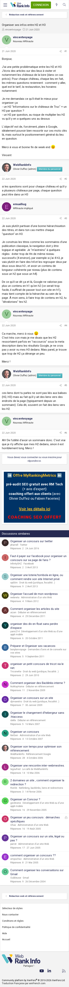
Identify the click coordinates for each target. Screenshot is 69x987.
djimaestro (16, 701)
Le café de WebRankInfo (35, 769)
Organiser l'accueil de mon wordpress (34, 594)
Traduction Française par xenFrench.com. (24, 983)
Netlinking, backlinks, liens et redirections (41, 788)
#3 (65, 218)
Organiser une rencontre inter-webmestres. (37, 765)
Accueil (6, 939)
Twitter (23, 545)
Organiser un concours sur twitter (31, 541)
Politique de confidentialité (16, 927)
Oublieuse (15, 877)
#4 (65, 325)
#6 (65, 432)
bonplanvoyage (18, 649)
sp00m (14, 582)
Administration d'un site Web (36, 597)
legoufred (15, 769)
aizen (13, 612)
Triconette (15, 671)
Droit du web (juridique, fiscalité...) (37, 582)
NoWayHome (17, 686)
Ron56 (13, 788)
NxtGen (14, 735)
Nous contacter (10, 914)
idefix (13, 720)
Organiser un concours (24, 731)
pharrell (14, 545)
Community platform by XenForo (33, 980)
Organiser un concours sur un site (31, 698)
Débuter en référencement (32, 612)
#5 (65, 385)
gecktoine (15, 803)
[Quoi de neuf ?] (56, 4)
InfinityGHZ (16, 563)
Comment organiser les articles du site (34, 609)
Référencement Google (38, 754)
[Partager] (60, 51)
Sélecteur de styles (12, 908)
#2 (65, 179)
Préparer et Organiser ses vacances (32, 646)
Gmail (26, 877)
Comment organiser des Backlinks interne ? (37, 683)
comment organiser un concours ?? (33, 855)
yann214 (15, 631)
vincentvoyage (13, 29)
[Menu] (5, 5)
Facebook (29, 563)
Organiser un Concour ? (25, 799)
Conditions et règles (13, 921)
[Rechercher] (64, 4)
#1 (65, 51)
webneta (14, 597)
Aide (4, 933)
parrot (13, 844)
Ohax (13, 825)
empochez (16, 859)
